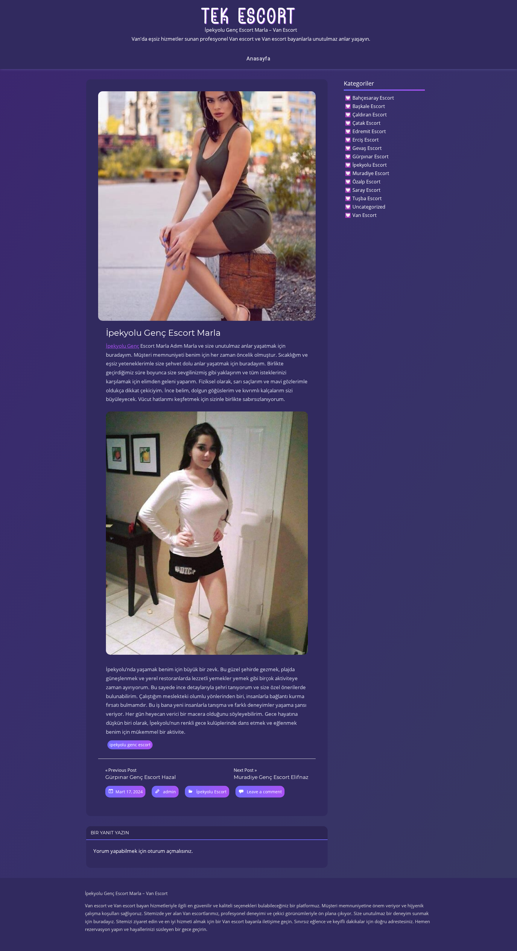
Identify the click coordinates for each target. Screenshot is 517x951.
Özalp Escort (366, 181)
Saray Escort (366, 190)
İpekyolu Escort (211, 791)
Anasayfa (258, 58)
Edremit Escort (369, 131)
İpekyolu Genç (122, 345)
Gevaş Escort (367, 148)
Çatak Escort (366, 123)
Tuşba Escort (367, 198)
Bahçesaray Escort (373, 98)
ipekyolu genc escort (130, 745)
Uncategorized (368, 206)
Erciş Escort (365, 139)
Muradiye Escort (370, 173)
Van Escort (364, 215)
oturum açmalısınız (169, 850)
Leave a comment (264, 791)
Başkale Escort (368, 106)
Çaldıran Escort (369, 114)
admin (169, 791)
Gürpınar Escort (370, 156)
